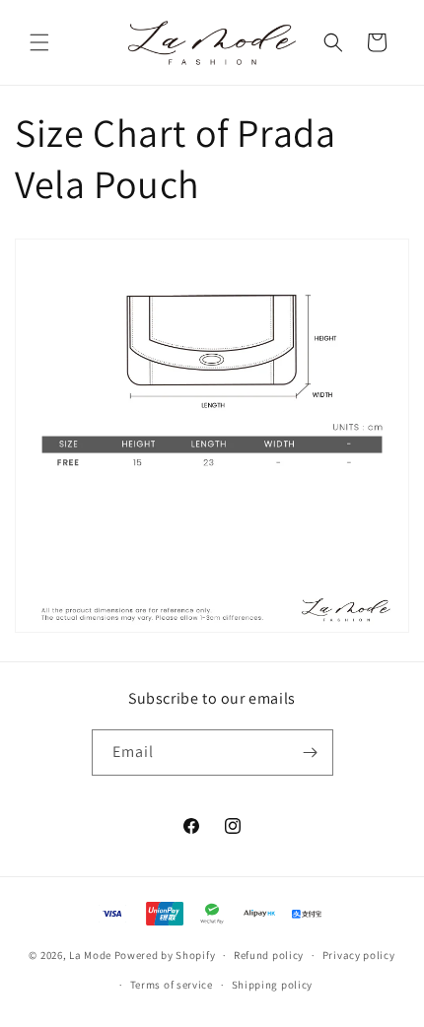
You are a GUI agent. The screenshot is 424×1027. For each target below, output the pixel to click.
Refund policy (269, 955)
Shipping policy (273, 985)
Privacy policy (358, 955)
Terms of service (171, 985)
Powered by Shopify (165, 955)
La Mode (90, 955)
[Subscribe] (310, 752)
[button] (39, 42)
